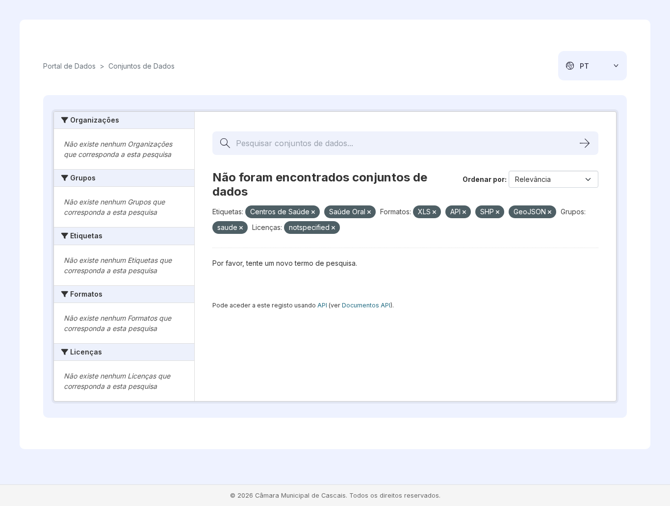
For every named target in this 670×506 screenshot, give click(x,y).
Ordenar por (484, 179)
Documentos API (366, 305)
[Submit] (584, 143)
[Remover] (313, 212)
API (322, 305)
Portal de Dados (69, 66)
